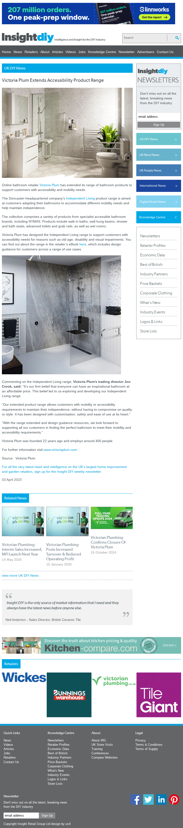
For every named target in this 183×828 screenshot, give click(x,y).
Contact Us (165, 52)
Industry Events (152, 312)
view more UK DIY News (20, 575)
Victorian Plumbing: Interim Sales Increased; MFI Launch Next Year (22, 549)
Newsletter (127, 52)
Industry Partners (154, 274)
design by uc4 (61, 824)
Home (6, 52)
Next (137, 712)
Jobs (82, 52)
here (82, 244)
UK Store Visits (102, 744)
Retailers (31, 52)
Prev (4, 712)
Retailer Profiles (153, 245)
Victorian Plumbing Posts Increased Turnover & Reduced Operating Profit (63, 551)
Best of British (151, 264)
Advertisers (145, 52)
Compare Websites (105, 757)
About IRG (99, 740)
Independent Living (80, 198)
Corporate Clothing (156, 293)
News (18, 52)
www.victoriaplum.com (60, 450)
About (45, 52)
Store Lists (148, 331)
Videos (71, 52)
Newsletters (150, 236)
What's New (150, 302)
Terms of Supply (146, 749)
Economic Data (152, 255)
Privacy (140, 740)
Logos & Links (151, 321)
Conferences (100, 753)
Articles (57, 52)
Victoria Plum (49, 185)
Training (97, 749)
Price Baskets (151, 283)
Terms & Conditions (149, 744)
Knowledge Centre (102, 52)
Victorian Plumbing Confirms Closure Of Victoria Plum (108, 542)
